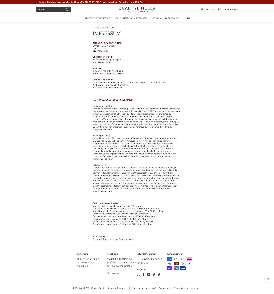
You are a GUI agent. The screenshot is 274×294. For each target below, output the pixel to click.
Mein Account (113, 273)
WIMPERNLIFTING (86, 262)
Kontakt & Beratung (117, 288)
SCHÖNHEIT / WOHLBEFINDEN (131, 18)
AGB (154, 288)
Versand (194, 288)
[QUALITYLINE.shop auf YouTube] (148, 274)
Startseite (97, 28)
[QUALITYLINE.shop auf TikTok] (159, 274)
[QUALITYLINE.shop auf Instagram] (138, 274)
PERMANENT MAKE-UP (88, 259)
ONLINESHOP (83, 266)
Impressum (144, 288)
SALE (188, 18)
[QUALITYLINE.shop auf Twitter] (153, 274)
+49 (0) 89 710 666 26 (112, 71)
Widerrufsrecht (181, 288)
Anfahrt (132, 288)
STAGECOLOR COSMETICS (96, 18)
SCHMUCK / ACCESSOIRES (166, 18)
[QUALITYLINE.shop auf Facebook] (143, 274)
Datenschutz (165, 288)
